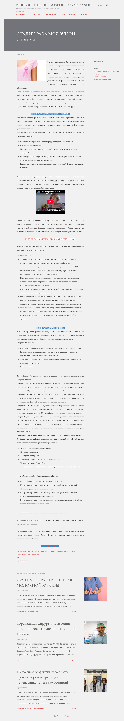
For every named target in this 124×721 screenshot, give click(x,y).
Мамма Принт (25, 307)
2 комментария (32, 611)
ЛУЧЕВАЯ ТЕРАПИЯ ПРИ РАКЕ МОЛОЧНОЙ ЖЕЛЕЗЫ (46, 582)
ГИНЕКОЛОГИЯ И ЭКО (68, 14)
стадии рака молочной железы (103, 79)
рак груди (97, 74)
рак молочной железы (100, 76)
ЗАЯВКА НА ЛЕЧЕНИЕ (50, 546)
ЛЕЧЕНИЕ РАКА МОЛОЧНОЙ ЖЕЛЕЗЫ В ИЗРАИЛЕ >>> (48, 239)
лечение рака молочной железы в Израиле (106, 71)
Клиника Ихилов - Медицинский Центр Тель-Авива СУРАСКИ (53, 5)
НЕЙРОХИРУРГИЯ (21, 14)
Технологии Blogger (63, 716)
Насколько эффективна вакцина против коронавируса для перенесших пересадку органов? (43, 677)
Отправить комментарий (36, 660)
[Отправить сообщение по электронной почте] (18, 558)
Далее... (74, 611)
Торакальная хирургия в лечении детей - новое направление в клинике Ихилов (46, 628)
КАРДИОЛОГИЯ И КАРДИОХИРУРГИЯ (44, 14)
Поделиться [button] (98, 61)
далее (73, 239)
